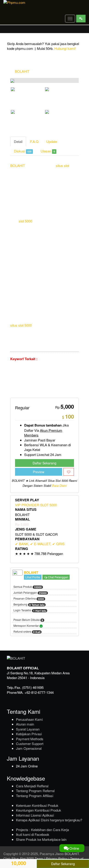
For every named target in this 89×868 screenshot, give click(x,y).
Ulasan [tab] (48, 151)
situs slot (62, 165)
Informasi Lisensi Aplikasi (35, 815)
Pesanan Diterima (28, 598)
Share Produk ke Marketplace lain (41, 839)
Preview (38, 472)
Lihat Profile (32, 577)
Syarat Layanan (27, 729)
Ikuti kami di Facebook (32, 834)
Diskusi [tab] (22, 151)
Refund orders (26, 631)
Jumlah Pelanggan (30, 593)
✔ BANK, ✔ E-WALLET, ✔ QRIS (40, 543)
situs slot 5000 (21, 325)
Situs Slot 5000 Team (27, 858)
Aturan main (25, 724)
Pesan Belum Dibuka (28, 620)
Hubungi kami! (65, 48)
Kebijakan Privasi (29, 733)
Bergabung (28, 604)
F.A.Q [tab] (34, 141)
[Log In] (81, 18)
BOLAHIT (22, 71)
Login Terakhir (29, 610)
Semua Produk (27, 587)
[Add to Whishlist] (68, 472)
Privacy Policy (56, 858)
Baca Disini (59, 486)
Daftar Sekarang (44, 463)
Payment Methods (29, 738)
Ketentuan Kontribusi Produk (37, 805)
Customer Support (29, 743)
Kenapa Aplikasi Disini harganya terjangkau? (49, 819)
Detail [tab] (18, 141)
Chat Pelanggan (57, 577)
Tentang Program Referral (35, 790)
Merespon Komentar (27, 626)
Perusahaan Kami (29, 719)
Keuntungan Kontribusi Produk (38, 810)
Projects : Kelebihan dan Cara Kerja (42, 829)
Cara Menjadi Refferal (32, 786)
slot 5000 (25, 221)
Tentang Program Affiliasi (34, 795)
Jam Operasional (29, 748)
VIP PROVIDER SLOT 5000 (36, 504)
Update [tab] (51, 141)
